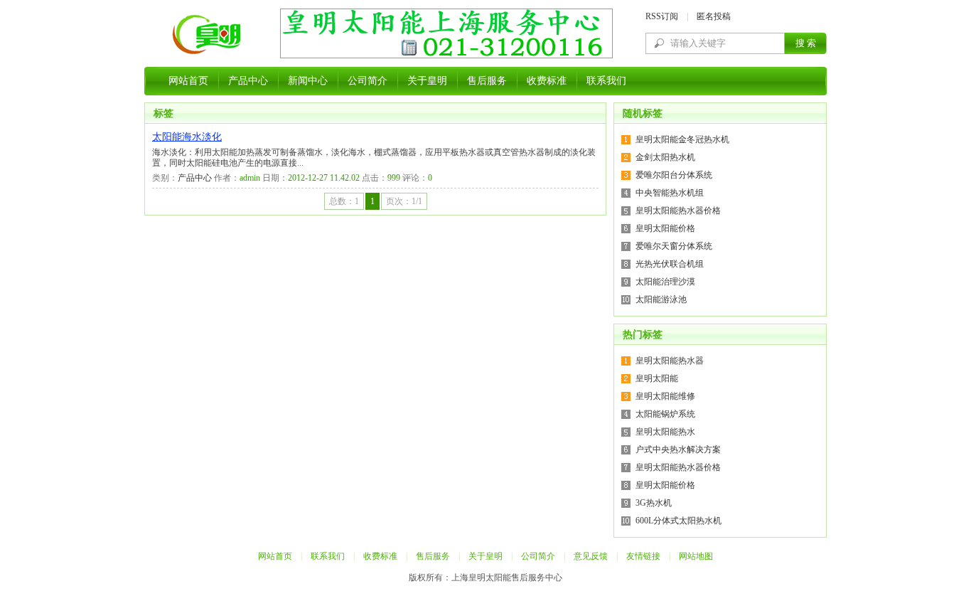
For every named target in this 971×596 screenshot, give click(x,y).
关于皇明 (427, 80)
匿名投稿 (714, 16)
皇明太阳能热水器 (669, 361)
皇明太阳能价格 (665, 228)
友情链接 (643, 556)
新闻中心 (308, 80)
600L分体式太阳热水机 (678, 521)
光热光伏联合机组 (669, 264)
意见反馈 (591, 556)
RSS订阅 (661, 16)
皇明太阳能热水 (665, 432)
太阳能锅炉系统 (665, 414)
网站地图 (696, 556)
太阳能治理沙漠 (665, 282)
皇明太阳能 (656, 378)
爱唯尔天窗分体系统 (673, 246)
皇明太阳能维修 (665, 396)
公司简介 (367, 80)
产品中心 (248, 80)
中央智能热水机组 (669, 193)
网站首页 (188, 80)
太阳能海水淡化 (187, 137)
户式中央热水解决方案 (678, 449)
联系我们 (606, 80)
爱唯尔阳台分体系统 (673, 175)
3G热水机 (653, 503)
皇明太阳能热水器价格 (678, 210)
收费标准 (547, 80)
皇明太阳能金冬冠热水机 (682, 139)
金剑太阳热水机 (665, 157)
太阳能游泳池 (661, 299)
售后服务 (487, 80)
